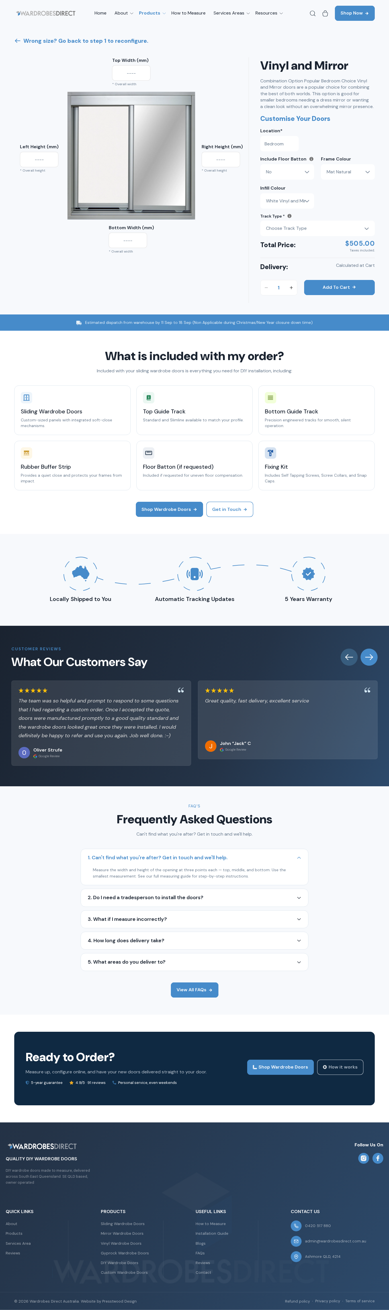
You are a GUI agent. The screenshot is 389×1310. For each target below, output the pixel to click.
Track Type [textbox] (295, 216)
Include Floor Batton (287, 159)
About (11, 1223)
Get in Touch (226, 509)
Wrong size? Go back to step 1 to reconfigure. (85, 40)
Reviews (13, 1253)
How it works (343, 1067)
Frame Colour (336, 159)
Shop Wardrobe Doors (166, 509)
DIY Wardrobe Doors (119, 1262)
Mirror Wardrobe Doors (122, 1233)
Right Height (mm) (222, 147)
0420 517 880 (318, 1225)
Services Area (18, 1243)
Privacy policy (327, 1301)
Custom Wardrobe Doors (124, 1272)
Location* (271, 131)
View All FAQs (191, 990)
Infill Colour (273, 188)
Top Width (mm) (130, 60)
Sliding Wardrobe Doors (123, 1223)
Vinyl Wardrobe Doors (121, 1243)
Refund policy (297, 1301)
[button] (122, 13)
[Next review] (369, 657)
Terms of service (360, 1301)
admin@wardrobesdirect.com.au (335, 1241)
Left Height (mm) (39, 147)
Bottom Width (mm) (131, 228)
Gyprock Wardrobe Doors (125, 1253)
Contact (203, 1272)
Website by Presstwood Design (109, 1301)
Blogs (201, 1243)
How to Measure (211, 1223)
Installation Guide (212, 1233)
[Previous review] (349, 657)
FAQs (200, 1253)
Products (14, 1233)
